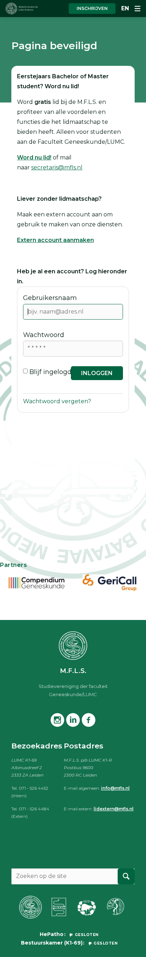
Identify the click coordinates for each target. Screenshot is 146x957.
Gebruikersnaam (50, 298)
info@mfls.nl (115, 788)
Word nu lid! (34, 157)
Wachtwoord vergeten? (57, 401)
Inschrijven (92, 8)
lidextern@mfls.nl (114, 808)
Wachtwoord (43, 335)
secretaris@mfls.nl (57, 167)
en (125, 8)
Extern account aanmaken (55, 240)
